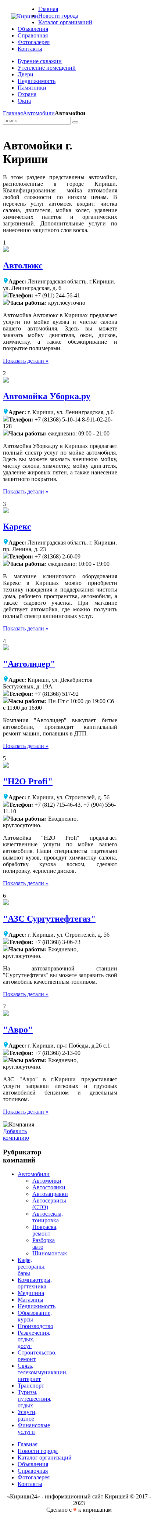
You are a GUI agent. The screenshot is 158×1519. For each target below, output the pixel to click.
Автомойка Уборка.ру (46, 396)
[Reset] (75, 122)
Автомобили (39, 113)
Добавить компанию (16, 1134)
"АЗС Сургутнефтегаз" (49, 918)
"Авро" (18, 1029)
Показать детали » (26, 361)
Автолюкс (23, 265)
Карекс (17, 526)
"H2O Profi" (28, 781)
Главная (13, 113)
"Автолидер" (29, 664)
